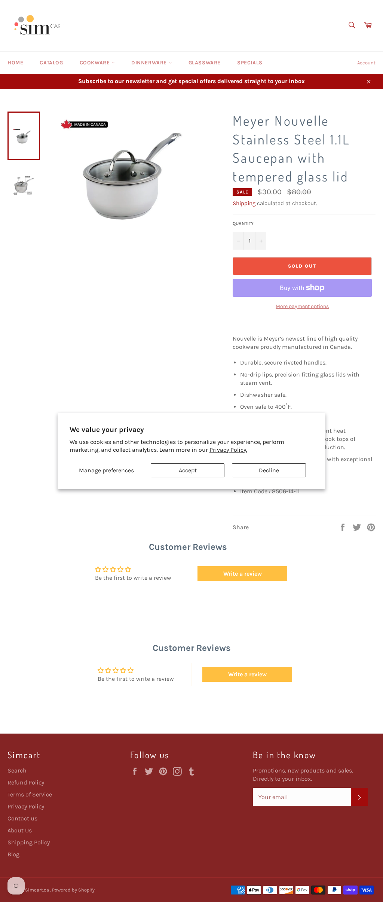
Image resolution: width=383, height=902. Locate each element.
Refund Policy (25, 782)
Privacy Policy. (228, 449)
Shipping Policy (28, 842)
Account (366, 62)
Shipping (244, 203)
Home (15, 63)
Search (17, 770)
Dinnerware (150, 63)
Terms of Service (29, 794)
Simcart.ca (37, 890)
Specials (250, 63)
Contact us (22, 818)
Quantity (243, 223)
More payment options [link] (302, 306)
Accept (188, 470)
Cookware (95, 63)
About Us (19, 830)
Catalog (51, 63)
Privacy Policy (25, 806)
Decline (269, 470)
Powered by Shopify (73, 890)
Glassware (205, 63)
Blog (13, 854)
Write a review (242, 573)
